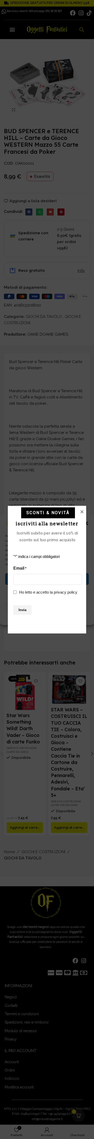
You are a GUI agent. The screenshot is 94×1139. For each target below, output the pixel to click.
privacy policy (65, 592)
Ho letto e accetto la (48, 592)
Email (19, 568)
